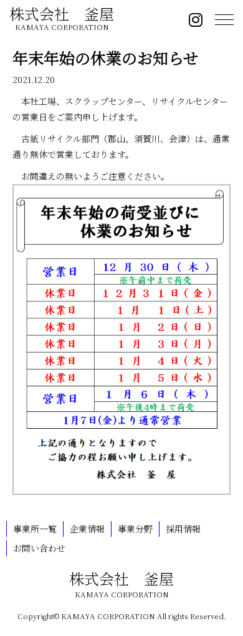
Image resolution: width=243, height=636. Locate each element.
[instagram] (195, 22)
